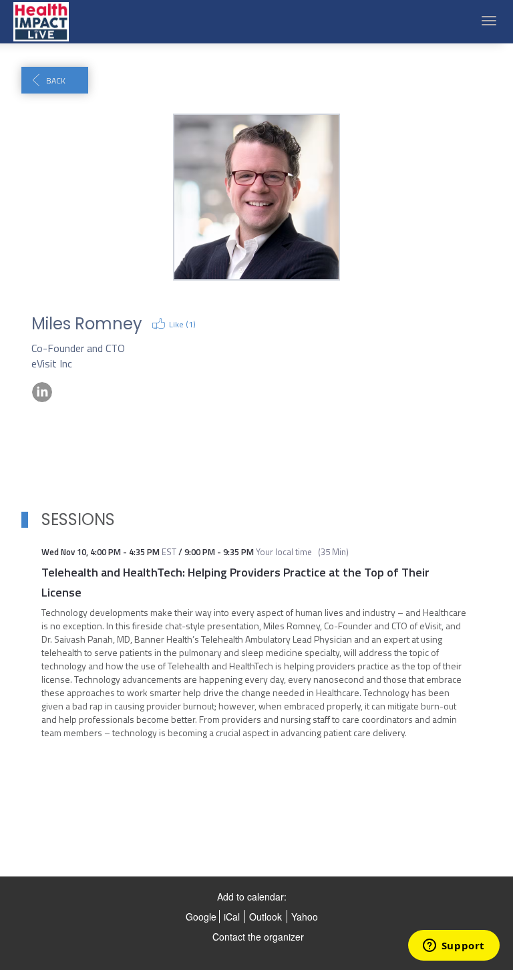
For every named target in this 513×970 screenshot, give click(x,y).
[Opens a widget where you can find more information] (453, 946)
